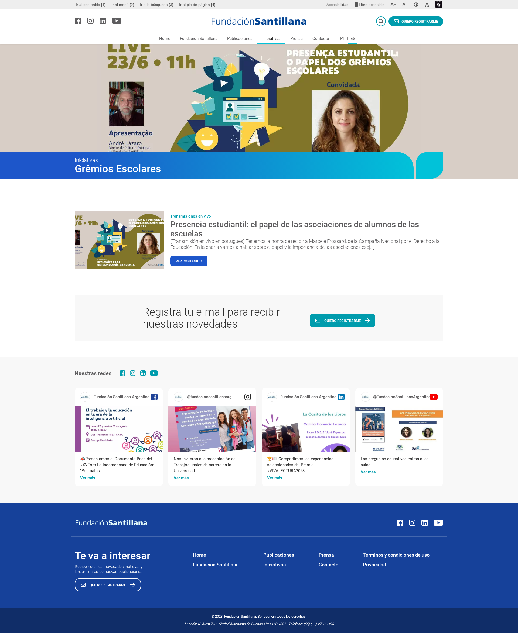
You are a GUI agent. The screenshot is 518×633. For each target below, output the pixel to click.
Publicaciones (240, 38)
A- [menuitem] (404, 4)
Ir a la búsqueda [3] (156, 4)
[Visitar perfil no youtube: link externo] (116, 21)
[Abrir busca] (381, 21)
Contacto (320, 38)
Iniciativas (271, 38)
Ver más (87, 478)
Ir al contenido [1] (90, 4)
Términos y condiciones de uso (396, 555)
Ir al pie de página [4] (197, 4)
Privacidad (374, 564)
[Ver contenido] (119, 240)
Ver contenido (189, 261)
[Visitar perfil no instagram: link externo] (90, 21)
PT (342, 38)
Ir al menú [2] (122, 4)
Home (164, 38)
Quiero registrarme (419, 21)
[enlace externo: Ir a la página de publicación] (119, 429)
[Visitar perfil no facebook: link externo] (78, 21)
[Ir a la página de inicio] (259, 21)
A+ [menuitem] (393, 4)
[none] (416, 4)
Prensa (296, 38)
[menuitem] (91, 4)
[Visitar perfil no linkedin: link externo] (103, 21)
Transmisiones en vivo (190, 216)
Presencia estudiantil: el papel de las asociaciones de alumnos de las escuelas (294, 229)
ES (352, 38)
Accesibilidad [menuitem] (337, 4)
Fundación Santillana (198, 38)
